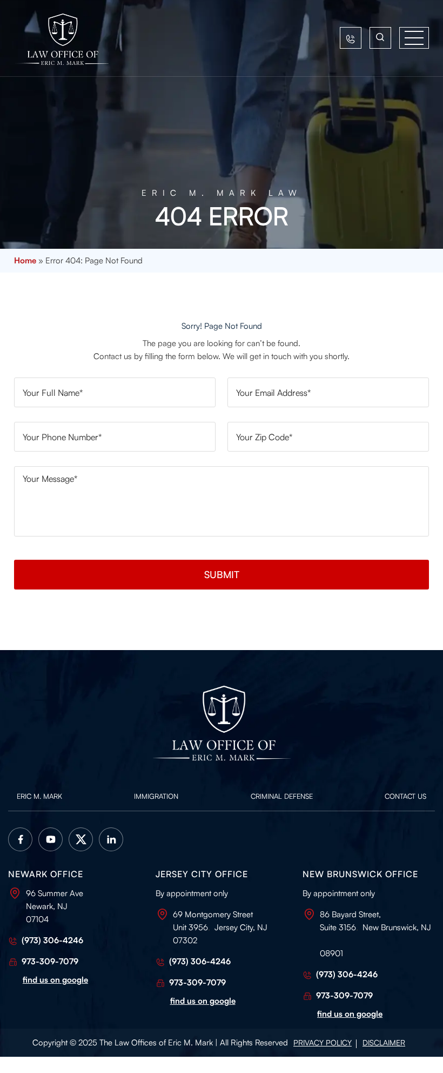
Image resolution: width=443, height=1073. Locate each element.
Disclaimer (384, 1042)
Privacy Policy (322, 1042)
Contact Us (405, 796)
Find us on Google (349, 1014)
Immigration (156, 796)
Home (25, 260)
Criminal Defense (282, 796)
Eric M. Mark (39, 796)
